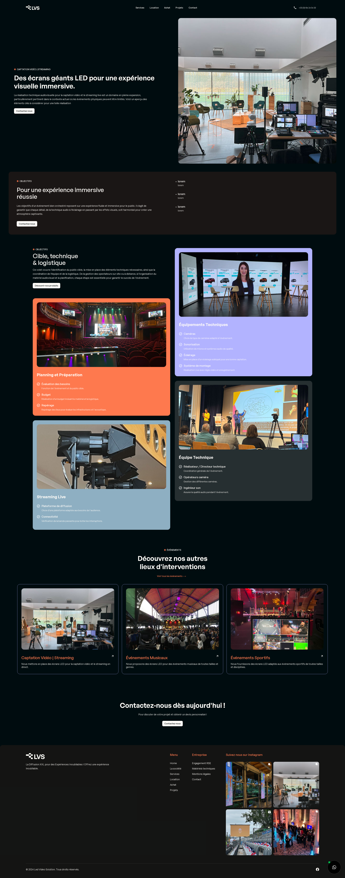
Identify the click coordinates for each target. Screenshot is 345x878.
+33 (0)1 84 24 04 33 (307, 8)
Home (173, 763)
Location (154, 7)
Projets (179, 7)
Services (140, 7)
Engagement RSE (201, 763)
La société (175, 768)
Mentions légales (201, 773)
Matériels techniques (203, 768)
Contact (193, 7)
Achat (167, 7)
